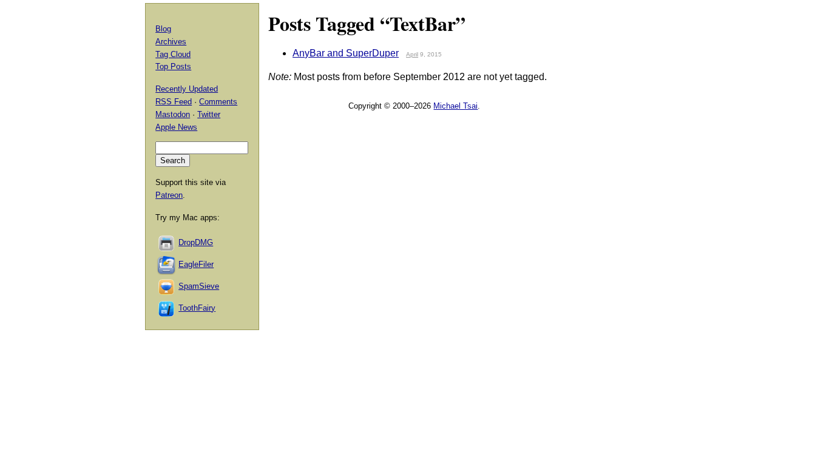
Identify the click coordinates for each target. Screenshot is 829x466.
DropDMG (195, 242)
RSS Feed (173, 101)
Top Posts (173, 66)
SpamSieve (198, 286)
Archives (170, 41)
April (412, 54)
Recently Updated (186, 88)
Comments (218, 101)
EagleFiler (196, 264)
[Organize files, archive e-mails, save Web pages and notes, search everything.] (166, 264)
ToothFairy (196, 307)
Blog (163, 28)
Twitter (208, 114)
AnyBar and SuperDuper (346, 53)
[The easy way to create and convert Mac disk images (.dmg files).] (166, 242)
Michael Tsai (455, 105)
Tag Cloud (173, 54)
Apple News (176, 127)
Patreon (169, 195)
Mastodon (172, 114)
